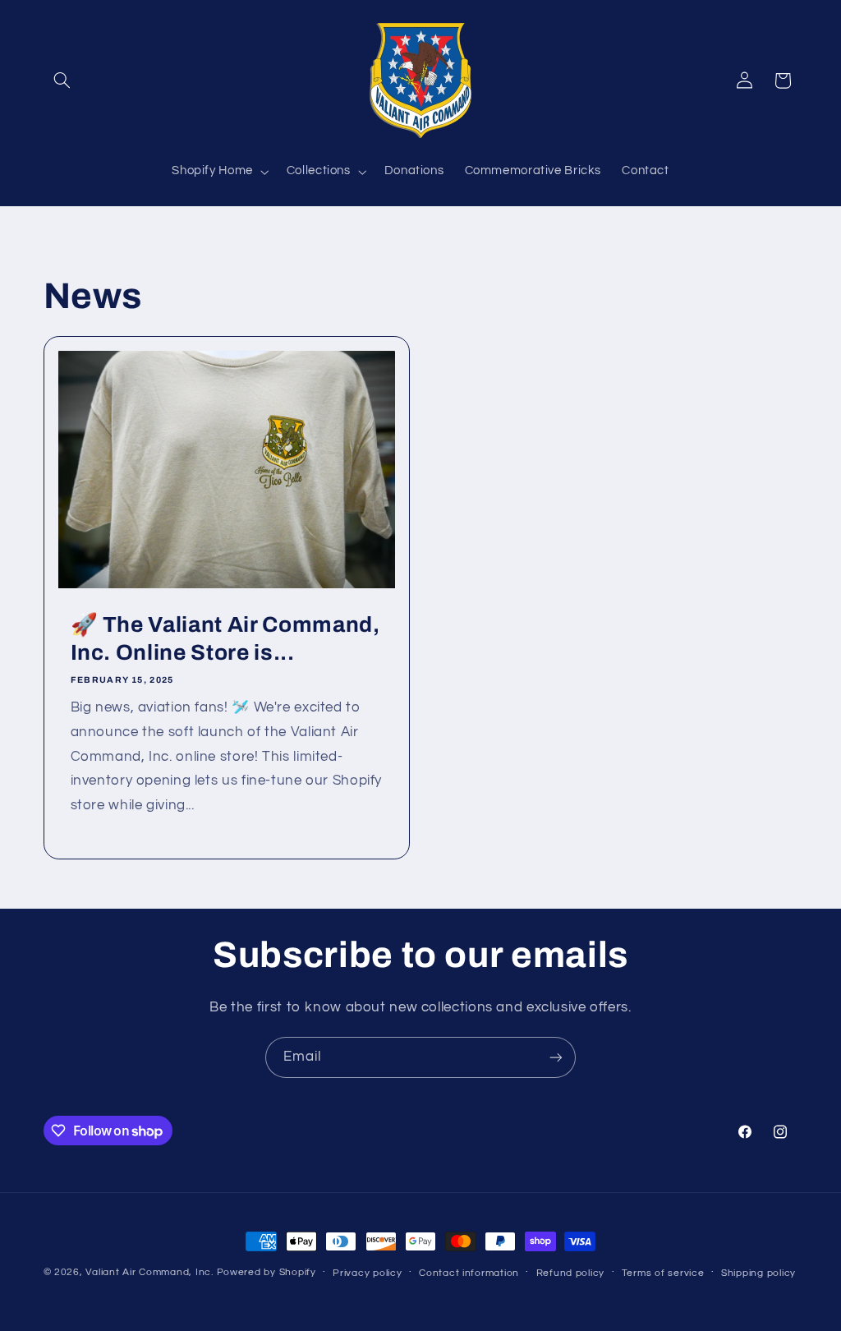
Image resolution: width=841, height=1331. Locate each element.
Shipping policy (758, 1273)
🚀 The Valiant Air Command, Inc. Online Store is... (224, 639)
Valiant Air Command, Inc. (149, 1272)
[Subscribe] (556, 1057)
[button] (62, 80)
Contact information (469, 1273)
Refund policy (570, 1273)
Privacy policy (367, 1273)
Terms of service (663, 1273)
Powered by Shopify (266, 1272)
